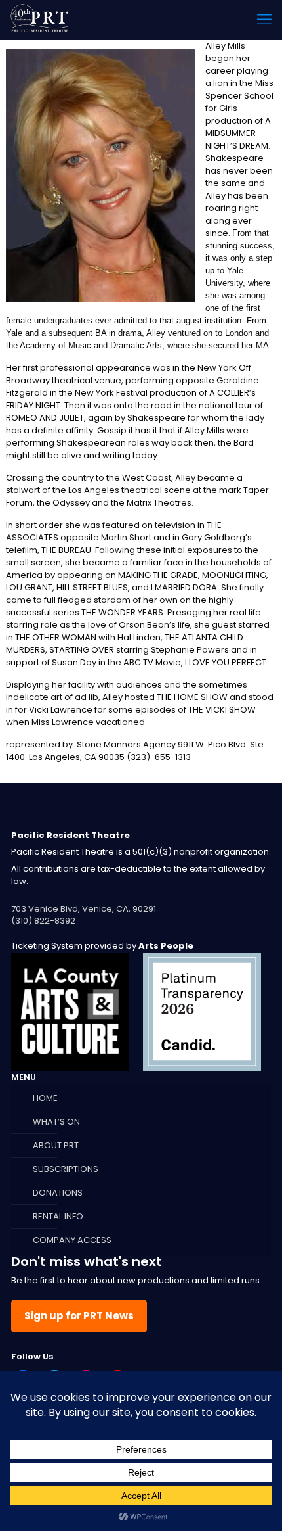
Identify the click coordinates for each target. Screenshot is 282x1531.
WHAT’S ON (56, 1122)
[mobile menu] (264, 20)
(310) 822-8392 (43, 920)
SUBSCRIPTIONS (65, 1169)
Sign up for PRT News (79, 1316)
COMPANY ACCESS (72, 1240)
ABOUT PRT (56, 1145)
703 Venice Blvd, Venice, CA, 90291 (83, 909)
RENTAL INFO (58, 1216)
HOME (45, 1098)
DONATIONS (58, 1193)
